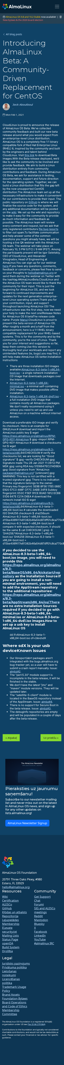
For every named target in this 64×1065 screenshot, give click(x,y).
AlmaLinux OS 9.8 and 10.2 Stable (23, 16)
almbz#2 (15, 671)
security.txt (9, 932)
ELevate (7, 928)
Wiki (5, 897)
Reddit (38, 916)
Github (33, 202)
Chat (37, 901)
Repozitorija (10, 916)
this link (29, 155)
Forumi (39, 904)
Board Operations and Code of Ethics (14, 1004)
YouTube (40, 939)
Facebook (40, 932)
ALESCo (7, 904)
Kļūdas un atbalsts (14, 912)
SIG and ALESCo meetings (44, 910)
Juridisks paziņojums (16, 963)
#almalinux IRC (44, 943)
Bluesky (39, 924)
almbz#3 (45, 708)
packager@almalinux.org (18, 473)
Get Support (42, 897)
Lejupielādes (10, 920)
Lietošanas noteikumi (9, 973)
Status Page (10, 939)
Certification (10, 901)
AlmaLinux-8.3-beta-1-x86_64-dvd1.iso (34, 396)
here (6, 266)
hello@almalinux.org (41, 272)
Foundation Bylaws (15, 998)
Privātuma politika (14, 967)
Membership (10, 924)
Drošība (7, 951)
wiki (13, 212)
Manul (24, 319)
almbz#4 (46, 701)
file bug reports (48, 229)
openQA (7, 943)
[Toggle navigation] (57, 6)
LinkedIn (40, 936)
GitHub (7, 908)
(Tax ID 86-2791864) (36, 1024)
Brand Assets (11, 995)
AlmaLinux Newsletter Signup (27, 823)
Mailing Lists (10, 936)
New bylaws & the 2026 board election (23, 20)
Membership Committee (10, 1012)
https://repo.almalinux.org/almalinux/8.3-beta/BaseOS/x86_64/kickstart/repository (32, 570)
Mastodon (41, 920)
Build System (10, 947)
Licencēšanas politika (11, 981)
